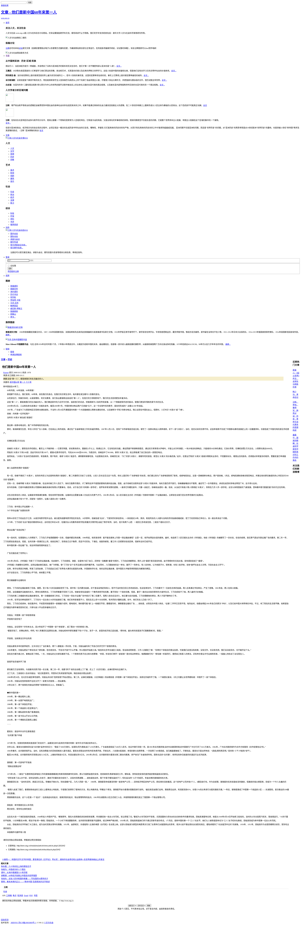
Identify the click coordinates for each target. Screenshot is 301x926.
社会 (12, 192)
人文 (12, 148)
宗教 (12, 160)
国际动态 (14, 236)
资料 (12, 219)
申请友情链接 (16, 355)
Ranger (6, 373)
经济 (12, 197)
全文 (205, 105)
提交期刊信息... (16, 248)
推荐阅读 (14, 225)
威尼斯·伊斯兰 (16, 309)
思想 (12, 154)
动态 (7, 227)
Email (26, 896)
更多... (13, 317)
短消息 (20, 896)
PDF (31, 896)
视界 (7, 276)
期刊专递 (14, 242)
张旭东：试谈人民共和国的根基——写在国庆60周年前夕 (24, 879)
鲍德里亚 (14, 306)
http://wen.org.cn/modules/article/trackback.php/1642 (38, 850)
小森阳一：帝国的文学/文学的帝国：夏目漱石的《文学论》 (26, 859)
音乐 (12, 181)
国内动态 (14, 234)
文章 (7, 135)
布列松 (13, 297)
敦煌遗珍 (14, 286)
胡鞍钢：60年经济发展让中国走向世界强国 (19, 876)
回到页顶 (4, 920)
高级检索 (4, 5)
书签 (36, 896)
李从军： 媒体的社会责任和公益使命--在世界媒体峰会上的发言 (78, 859)
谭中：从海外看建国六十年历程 (14, 873)
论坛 (21, 48)
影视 (12, 173)
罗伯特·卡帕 (15, 300)
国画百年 (14, 289)
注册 (7, 48)
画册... (8, 335)
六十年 (29, 382)
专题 (7, 56)
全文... (119, 66)
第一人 (22, 382)
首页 (7, 23)
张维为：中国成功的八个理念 (13, 869)
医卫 (12, 203)
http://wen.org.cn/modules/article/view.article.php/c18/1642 (41, 846)
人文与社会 (48, 923)
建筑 (12, 179)
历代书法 (14, 294)
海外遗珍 (14, 292)
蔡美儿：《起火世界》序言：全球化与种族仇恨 (296, 378)
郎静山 (13, 314)
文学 (12, 151)
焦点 (14, 896)
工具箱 (9, 896)
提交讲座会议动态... (18, 245)
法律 (12, 200)
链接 (7, 349)
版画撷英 (14, 311)
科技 (12, 213)
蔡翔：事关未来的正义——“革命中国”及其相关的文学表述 (25, 882)
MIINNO (14, 923)
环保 (12, 216)
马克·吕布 (14, 303)
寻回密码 (11, 271)
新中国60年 (14, 382)
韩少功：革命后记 (295, 394)
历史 (12, 157)
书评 (12, 222)
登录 (7, 257)
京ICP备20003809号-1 (27, 923)
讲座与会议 (15, 239)
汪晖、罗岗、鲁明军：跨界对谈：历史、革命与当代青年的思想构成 (295, 416)
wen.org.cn (5, 18)
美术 (12, 170)
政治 (12, 195)
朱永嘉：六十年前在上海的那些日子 (16, 866)
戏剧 (12, 176)
